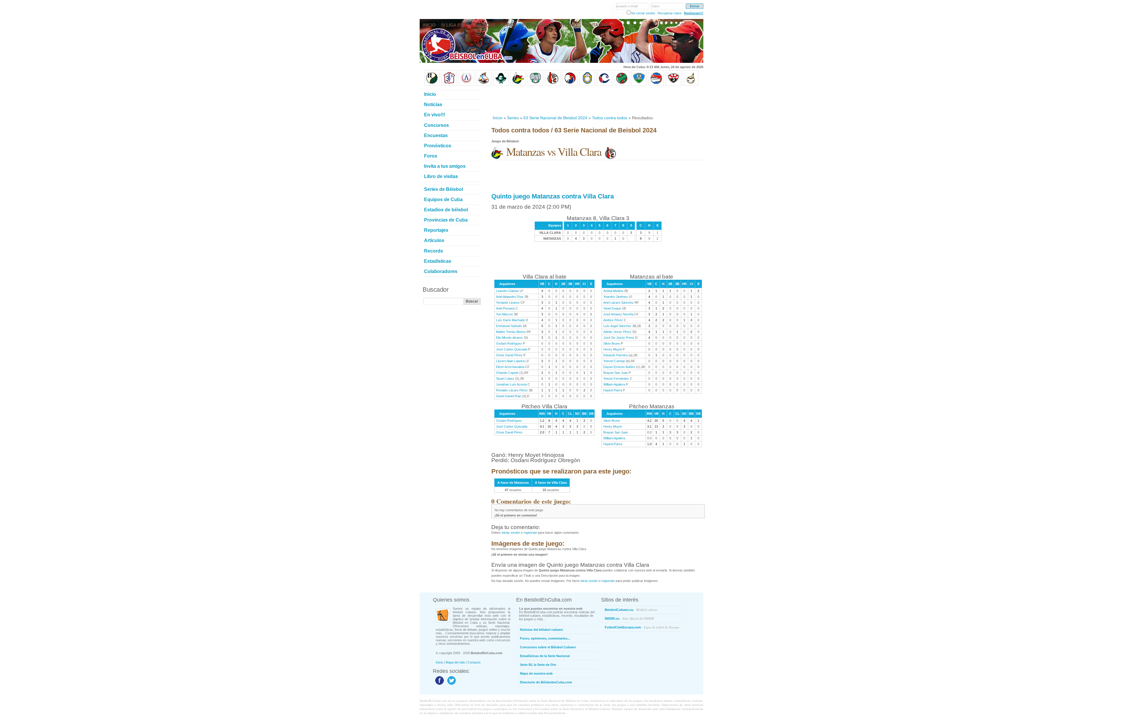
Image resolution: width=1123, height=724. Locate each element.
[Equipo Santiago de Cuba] (673, 85)
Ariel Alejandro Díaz (509, 296)
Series (513, 117)
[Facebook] (439, 684)
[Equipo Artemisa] (466, 85)
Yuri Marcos (504, 314)
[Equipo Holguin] (639, 85)
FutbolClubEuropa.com (642, 627)
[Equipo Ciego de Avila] (587, 85)
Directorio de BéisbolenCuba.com (546, 682)
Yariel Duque (612, 308)
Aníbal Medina (613, 291)
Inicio (497, 117)
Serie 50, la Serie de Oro (538, 664)
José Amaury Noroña (618, 314)
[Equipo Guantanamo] (691, 85)
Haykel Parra (612, 390)
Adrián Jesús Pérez (617, 332)
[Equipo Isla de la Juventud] (501, 85)
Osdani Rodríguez (509, 343)
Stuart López (505, 378)
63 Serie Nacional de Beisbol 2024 (555, 117)
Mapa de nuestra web (536, 673)
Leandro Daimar (507, 291)
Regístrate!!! (693, 13)
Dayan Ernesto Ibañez (619, 367)
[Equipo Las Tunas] (622, 85)
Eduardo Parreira (615, 355)
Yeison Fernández (616, 378)
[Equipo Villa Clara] (553, 85)
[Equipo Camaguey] (604, 85)
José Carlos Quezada (511, 349)
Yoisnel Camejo (614, 361)
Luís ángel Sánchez (617, 326)
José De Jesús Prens (618, 337)
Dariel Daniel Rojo (508, 396)
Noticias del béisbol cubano (541, 629)
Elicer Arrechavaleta (510, 367)
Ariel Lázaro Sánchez (618, 302)
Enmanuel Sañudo (509, 326)
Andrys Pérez (613, 320)
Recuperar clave (669, 13)
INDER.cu (629, 618)
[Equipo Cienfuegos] (535, 85)
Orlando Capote (507, 372)
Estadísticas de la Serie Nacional (545, 656)
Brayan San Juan (615, 372)
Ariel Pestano (505, 308)
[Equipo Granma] (656, 85)
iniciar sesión (511, 532)
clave (655, 6)
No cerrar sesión (643, 13)
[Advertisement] (597, 100)
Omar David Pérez (509, 355)
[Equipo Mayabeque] (484, 85)
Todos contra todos (609, 117)
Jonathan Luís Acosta (511, 384)
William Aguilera (614, 384)
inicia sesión (589, 581)
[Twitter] (451, 684)
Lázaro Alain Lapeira (510, 361)
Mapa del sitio (455, 662)
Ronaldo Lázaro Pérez (512, 390)
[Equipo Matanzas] (518, 85)
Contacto (474, 662)
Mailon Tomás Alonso (511, 332)
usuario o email (627, 6)
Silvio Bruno (611, 343)
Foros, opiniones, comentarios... (545, 638)
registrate (530, 532)
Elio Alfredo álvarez (509, 337)
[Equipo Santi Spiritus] (570, 85)
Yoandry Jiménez (615, 296)
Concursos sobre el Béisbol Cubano (548, 647)
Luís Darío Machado (510, 320)
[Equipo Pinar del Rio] (432, 85)
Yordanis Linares (508, 302)
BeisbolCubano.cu (631, 609)
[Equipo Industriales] (449, 85)
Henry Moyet (612, 349)
